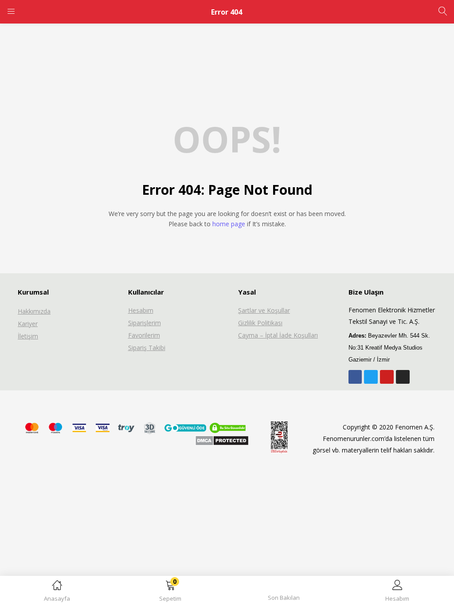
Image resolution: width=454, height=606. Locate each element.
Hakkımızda (34, 311)
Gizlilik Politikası (260, 323)
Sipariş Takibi (146, 347)
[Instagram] (403, 377)
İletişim (28, 336)
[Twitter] (371, 377)
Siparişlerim (144, 323)
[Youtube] (387, 377)
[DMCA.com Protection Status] (222, 440)
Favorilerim (144, 335)
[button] (170, 592)
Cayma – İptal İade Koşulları (278, 335)
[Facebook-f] (355, 377)
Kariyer (28, 323)
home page (228, 224)
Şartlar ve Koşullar (264, 310)
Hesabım (140, 310)
